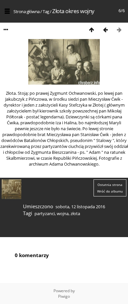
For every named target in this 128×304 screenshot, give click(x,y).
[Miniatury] (91, 29)
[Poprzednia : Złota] (105, 29)
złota (75, 213)
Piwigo (64, 296)
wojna (63, 213)
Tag (46, 11)
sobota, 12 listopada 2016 (80, 207)
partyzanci (44, 213)
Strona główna (26, 11)
